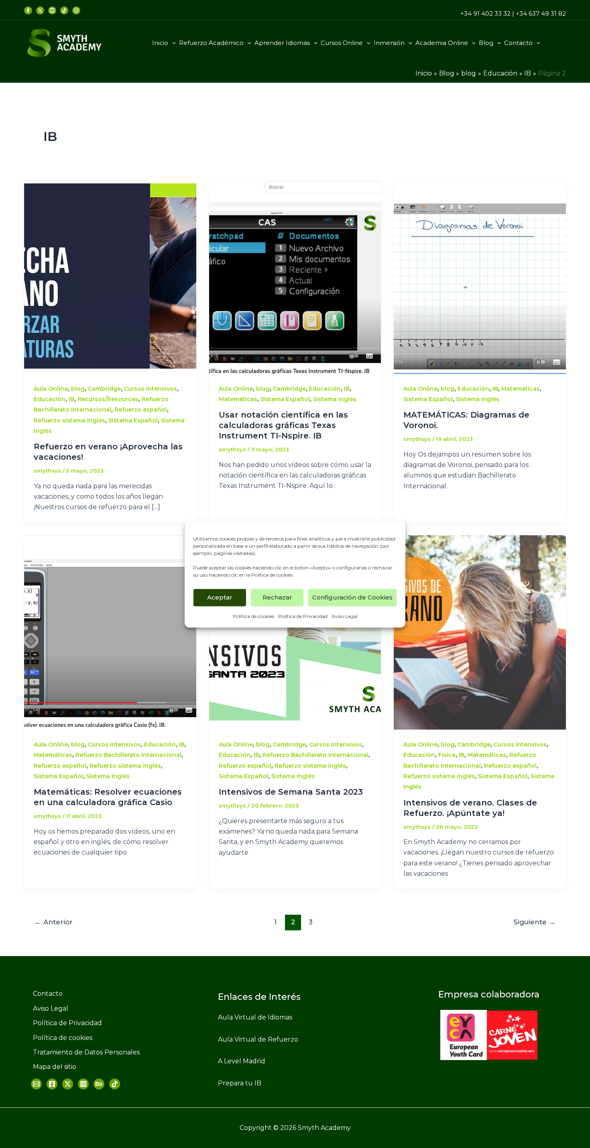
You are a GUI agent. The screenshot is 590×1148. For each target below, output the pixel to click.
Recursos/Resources (107, 399)
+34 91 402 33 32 (485, 13)
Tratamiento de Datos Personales (86, 1052)
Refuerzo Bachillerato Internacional (128, 755)
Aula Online (51, 388)
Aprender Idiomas (282, 43)
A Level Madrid (241, 1061)
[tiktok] (64, 10)
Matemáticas (238, 399)
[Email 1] (36, 1084)
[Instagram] (83, 1084)
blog (78, 388)
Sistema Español (133, 420)
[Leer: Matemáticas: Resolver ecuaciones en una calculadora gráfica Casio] (110, 632)
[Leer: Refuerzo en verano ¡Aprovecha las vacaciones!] (110, 276)
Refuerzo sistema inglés (69, 420)
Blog (486, 43)
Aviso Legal (345, 616)
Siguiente (534, 922)
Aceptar (219, 597)
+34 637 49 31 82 (541, 13)
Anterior (54, 922)
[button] (172, 43)
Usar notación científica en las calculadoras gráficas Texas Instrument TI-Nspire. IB (283, 425)
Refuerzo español (140, 409)
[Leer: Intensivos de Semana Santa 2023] (295, 632)
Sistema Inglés (334, 399)
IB (71, 399)
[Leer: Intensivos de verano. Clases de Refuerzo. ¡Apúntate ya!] (480, 632)
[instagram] (76, 10)
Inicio (160, 43)
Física (447, 755)
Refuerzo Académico (211, 43)
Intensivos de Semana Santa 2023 (291, 792)
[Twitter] (40, 10)
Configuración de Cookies (352, 597)
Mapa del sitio (54, 1067)
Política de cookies (272, 574)
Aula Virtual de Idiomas (255, 1017)
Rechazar (277, 597)
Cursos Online (342, 43)
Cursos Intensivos (150, 388)
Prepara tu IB (239, 1083)
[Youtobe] (52, 10)
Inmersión (389, 43)
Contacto (518, 43)
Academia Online (441, 43)
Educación (49, 399)
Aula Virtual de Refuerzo (258, 1039)
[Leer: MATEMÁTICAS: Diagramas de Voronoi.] (480, 276)
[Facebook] (28, 10)
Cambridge (104, 388)
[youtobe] (99, 1084)
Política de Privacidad (303, 616)
